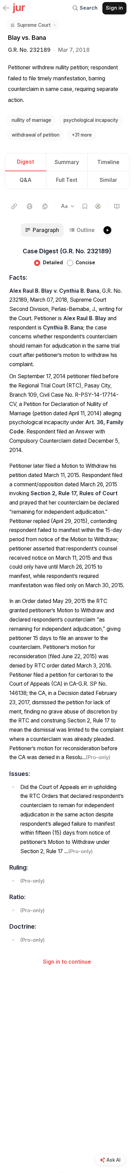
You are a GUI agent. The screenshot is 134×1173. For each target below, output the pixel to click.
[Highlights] (98, 206)
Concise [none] (85, 262)
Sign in (114, 8)
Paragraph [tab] (46, 230)
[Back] (6, 8)
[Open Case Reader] (117, 206)
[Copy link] (14, 206)
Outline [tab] (85, 230)
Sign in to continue (67, 962)
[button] (33, 25)
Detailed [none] (53, 262)
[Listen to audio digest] (107, 230)
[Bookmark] (84, 206)
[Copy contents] (45, 206)
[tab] (25, 162)
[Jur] (18, 7)
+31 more (82, 135)
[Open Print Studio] (30, 206)
